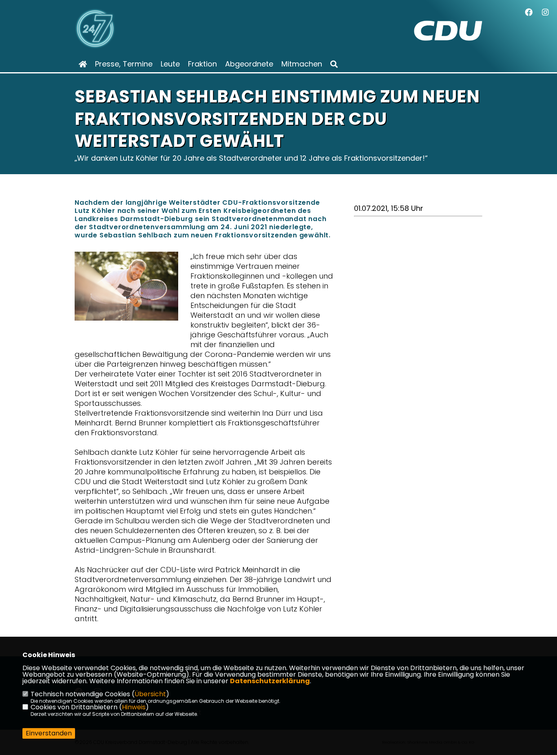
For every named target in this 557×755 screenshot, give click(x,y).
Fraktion (202, 64)
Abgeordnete (249, 64)
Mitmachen (301, 64)
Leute (170, 64)
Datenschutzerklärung (270, 681)
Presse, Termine (124, 64)
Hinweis (134, 707)
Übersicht (150, 694)
